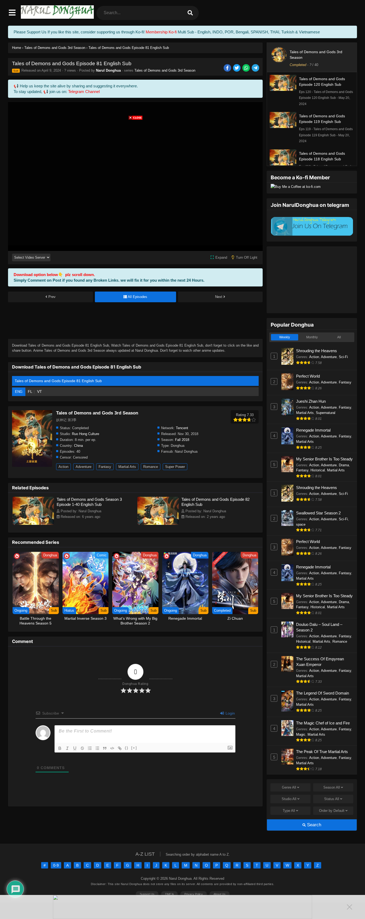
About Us (219, 894)
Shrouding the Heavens (316, 350)
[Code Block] (112, 748)
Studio (289, 799)
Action (63, 467)
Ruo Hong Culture (85, 434)
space (300, 524)
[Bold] (60, 748)
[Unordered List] (97, 748)
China (78, 446)
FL (30, 391)
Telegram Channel (84, 91)
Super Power (175, 467)
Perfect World (308, 376)
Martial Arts (127, 467)
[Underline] (75, 748)
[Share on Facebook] (228, 68)
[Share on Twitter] (237, 68)
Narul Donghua (108, 70)
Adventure (83, 467)
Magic (300, 734)
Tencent (182, 428)
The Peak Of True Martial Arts (322, 751)
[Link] (119, 748)
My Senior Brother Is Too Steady (324, 459)
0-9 (56, 865)
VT (39, 391)
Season (331, 787)
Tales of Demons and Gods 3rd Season (164, 70)
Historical (317, 470)
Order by (331, 811)
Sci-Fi (343, 357)
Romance (150, 467)
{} (127, 748)
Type (289, 811)
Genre (289, 787)
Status (331, 799)
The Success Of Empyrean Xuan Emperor (320, 662)
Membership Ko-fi (161, 32)
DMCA (169, 894)
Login (229, 713)
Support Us (147, 894)
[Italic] (67, 748)
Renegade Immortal (313, 430)
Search (313, 824)
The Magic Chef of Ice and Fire (323, 723)
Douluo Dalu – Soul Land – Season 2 (319, 627)
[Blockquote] (104, 748)
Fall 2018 (182, 440)
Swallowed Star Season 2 (318, 513)
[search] (190, 13)
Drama (344, 465)
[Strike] (82, 748)
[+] (134, 748)
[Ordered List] (90, 748)
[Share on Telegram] (256, 68)
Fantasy (105, 467)
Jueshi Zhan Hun (311, 401)
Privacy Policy (193, 894)
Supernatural (325, 413)
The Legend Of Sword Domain (322, 693)
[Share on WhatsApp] (246, 68)
